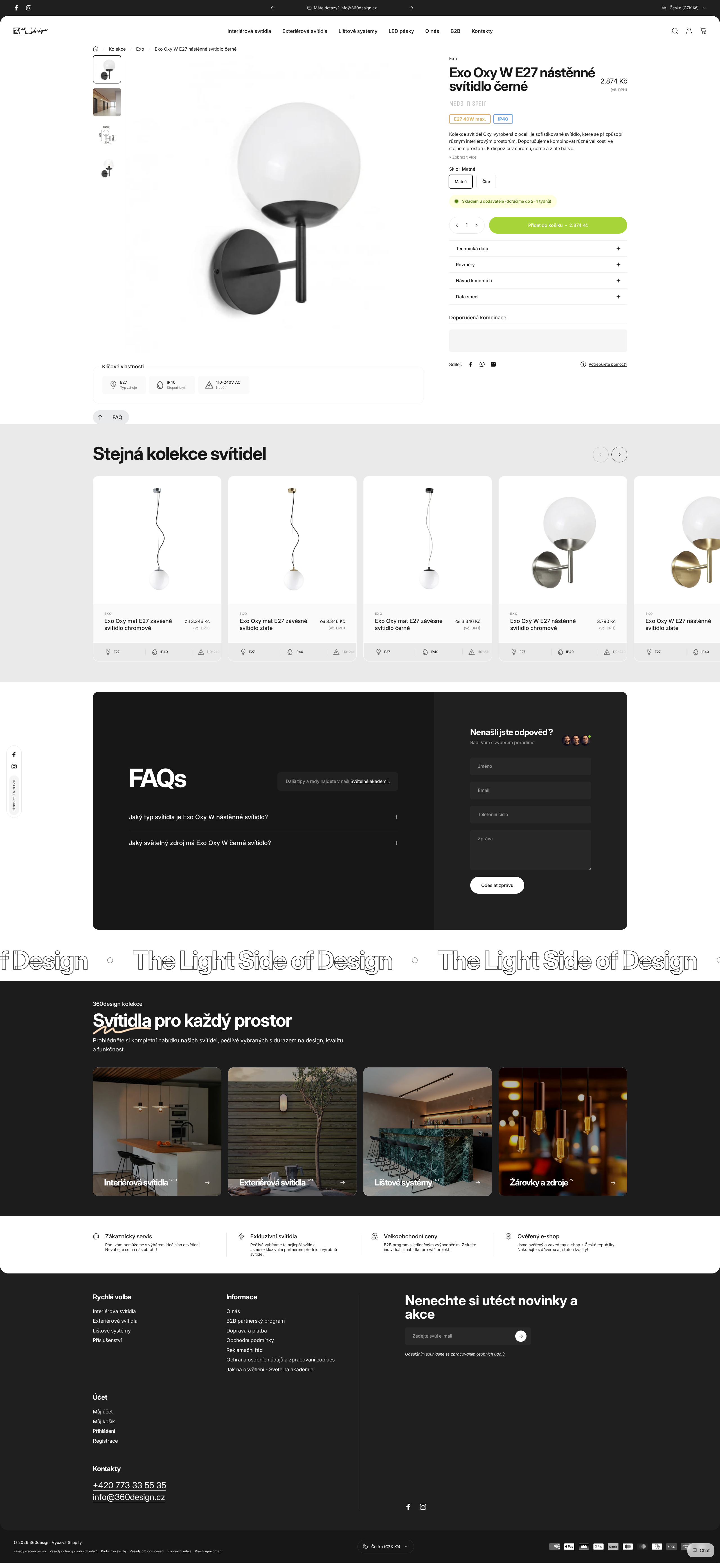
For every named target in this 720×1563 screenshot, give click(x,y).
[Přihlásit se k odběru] (520, 1336)
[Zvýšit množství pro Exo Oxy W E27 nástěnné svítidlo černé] (477, 225)
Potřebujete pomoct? (608, 364)
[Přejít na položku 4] (107, 168)
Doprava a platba (246, 1331)
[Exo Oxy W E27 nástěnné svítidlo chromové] (563, 540)
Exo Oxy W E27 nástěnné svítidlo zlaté (678, 624)
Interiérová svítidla (114, 1311)
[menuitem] (100, 417)
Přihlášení (104, 1431)
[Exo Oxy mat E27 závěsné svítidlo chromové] (157, 540)
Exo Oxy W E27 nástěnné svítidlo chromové (543, 624)
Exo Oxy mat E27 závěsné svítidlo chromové (138, 624)
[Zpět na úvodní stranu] (95, 49)
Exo (140, 49)
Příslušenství (107, 1340)
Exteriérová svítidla (115, 1321)
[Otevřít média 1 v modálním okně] (275, 204)
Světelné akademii (369, 781)
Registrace (105, 1441)
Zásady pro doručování (147, 1551)
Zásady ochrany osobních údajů (74, 1551)
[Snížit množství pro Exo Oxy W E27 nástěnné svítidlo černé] (455, 225)
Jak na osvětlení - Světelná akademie (269, 1369)
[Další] (411, 8)
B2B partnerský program (255, 1321)
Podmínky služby (114, 1551)
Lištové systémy (112, 1331)
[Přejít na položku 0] (107, 69)
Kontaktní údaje (180, 1551)
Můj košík (104, 1421)
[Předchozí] (273, 8)
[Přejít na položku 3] (107, 135)
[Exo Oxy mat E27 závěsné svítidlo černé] (428, 540)
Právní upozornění (208, 1551)
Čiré (486, 181)
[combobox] (684, 8)
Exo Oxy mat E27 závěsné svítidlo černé (408, 624)
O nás (233, 1311)
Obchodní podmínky (250, 1340)
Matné (461, 181)
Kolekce (117, 49)
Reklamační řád (244, 1350)
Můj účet (103, 1412)
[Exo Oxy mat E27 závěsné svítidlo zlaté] (292, 540)
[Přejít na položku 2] (107, 102)
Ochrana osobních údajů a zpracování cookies (280, 1360)
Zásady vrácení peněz (30, 1551)
